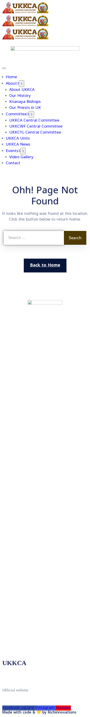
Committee (16, 114)
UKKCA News (18, 144)
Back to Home (45, 265)
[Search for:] (34, 238)
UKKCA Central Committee (34, 120)
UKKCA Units (18, 138)
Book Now (68, 7)
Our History (20, 96)
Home (11, 77)
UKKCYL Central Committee (35, 132)
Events (12, 151)
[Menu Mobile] (4, 68)
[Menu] (21, 83)
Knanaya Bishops (25, 102)
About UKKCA (22, 90)
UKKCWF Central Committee (36, 126)
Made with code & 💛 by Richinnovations (39, 712)
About (11, 83)
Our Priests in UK (25, 108)
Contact (13, 163)
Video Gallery (21, 157)
